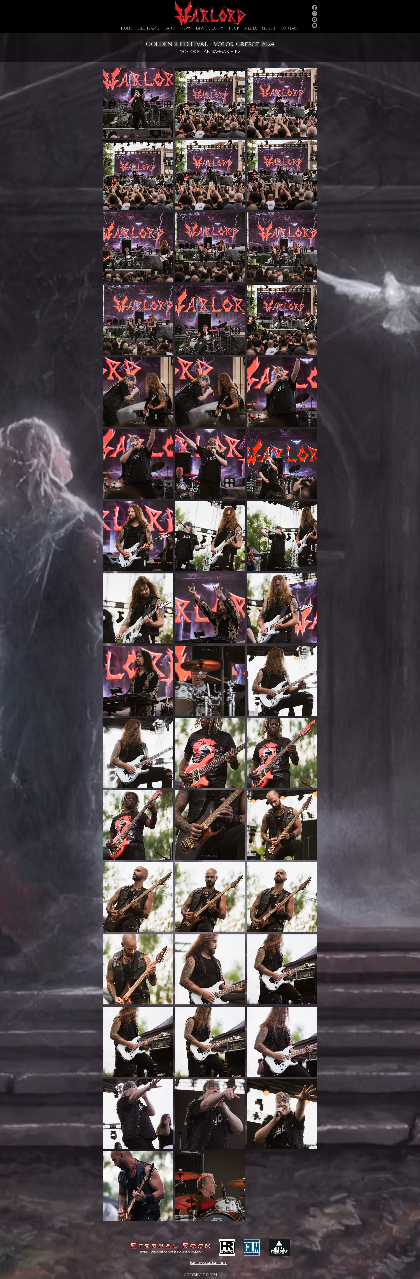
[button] (170, 28)
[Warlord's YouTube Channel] (314, 19)
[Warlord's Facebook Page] (314, 7)
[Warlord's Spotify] (314, 25)
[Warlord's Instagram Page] (314, 13)
